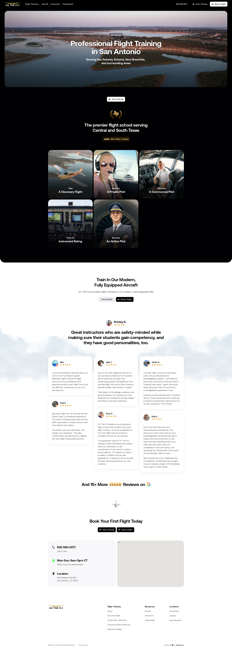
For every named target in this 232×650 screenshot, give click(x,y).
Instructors (55, 4)
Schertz (172, 616)
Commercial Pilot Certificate (118, 625)
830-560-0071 (66, 547)
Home (109, 611)
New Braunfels (175, 620)
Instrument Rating (114, 629)
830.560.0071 (181, 4)
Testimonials (67, 4)
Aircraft (45, 4)
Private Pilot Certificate (116, 620)
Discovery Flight (113, 615)
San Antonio (174, 611)
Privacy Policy (83, 645)
